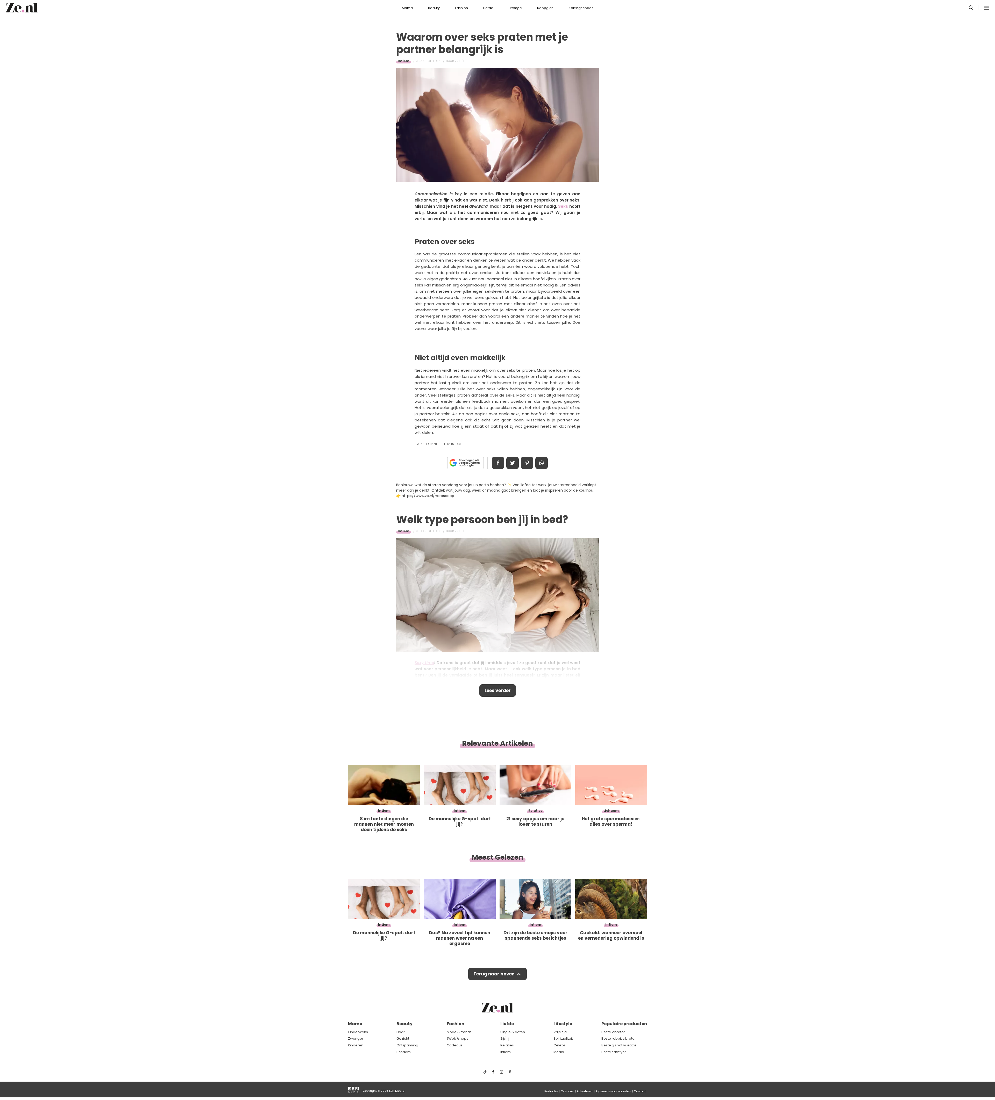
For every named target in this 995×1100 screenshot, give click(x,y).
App (541, 463)
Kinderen (355, 1045)
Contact (640, 1091)
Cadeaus (455, 1045)
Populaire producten (624, 1024)
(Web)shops (457, 1038)
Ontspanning (407, 1045)
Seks (563, 206)
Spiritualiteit (563, 1038)
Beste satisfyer (613, 1051)
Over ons (567, 1091)
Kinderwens (358, 1032)
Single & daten (512, 1032)
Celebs (559, 1045)
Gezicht (402, 1038)
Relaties (507, 1045)
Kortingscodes (581, 7)
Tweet (512, 463)
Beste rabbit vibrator (618, 1038)
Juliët (460, 61)
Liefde (488, 7)
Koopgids (545, 7)
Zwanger (355, 1038)
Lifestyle (515, 7)
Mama (407, 7)
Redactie (551, 1091)
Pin (527, 463)
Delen (498, 463)
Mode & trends (459, 1032)
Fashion (461, 7)
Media (558, 1051)
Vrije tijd (560, 1032)
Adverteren (585, 1091)
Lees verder (498, 690)
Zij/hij (504, 1038)
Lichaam (403, 1051)
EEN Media (396, 1091)
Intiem (403, 61)
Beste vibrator (613, 1032)
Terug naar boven (494, 974)
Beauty (434, 7)
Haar (400, 1032)
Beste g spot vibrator (618, 1045)
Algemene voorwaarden (613, 1091)
